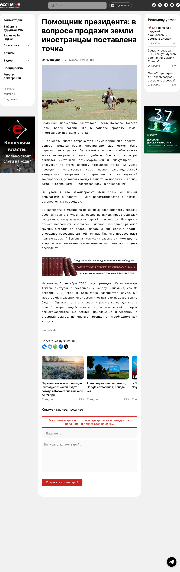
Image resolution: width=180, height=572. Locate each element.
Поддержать (122, 5)
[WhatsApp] (55, 346)
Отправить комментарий (62, 482)
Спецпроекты (14, 68)
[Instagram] (160, 6)
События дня (51, 60)
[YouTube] (172, 6)
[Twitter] (66, 346)
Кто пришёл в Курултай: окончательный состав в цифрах (159, 33)
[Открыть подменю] (28, 45)
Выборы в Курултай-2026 (14, 28)
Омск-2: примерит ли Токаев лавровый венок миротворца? (162, 76)
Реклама (9, 88)
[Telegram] (166, 6)
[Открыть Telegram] (171, 562)
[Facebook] (154, 6)
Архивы (9, 53)
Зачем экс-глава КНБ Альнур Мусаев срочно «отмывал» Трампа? (162, 56)
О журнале (10, 99)
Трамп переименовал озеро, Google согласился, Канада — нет (107, 387)
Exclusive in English (12, 37)
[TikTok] (178, 6)
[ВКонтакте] (44, 346)
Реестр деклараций (12, 76)
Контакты (9, 93)
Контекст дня (13, 20)
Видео (8, 60)
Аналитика (11, 45)
